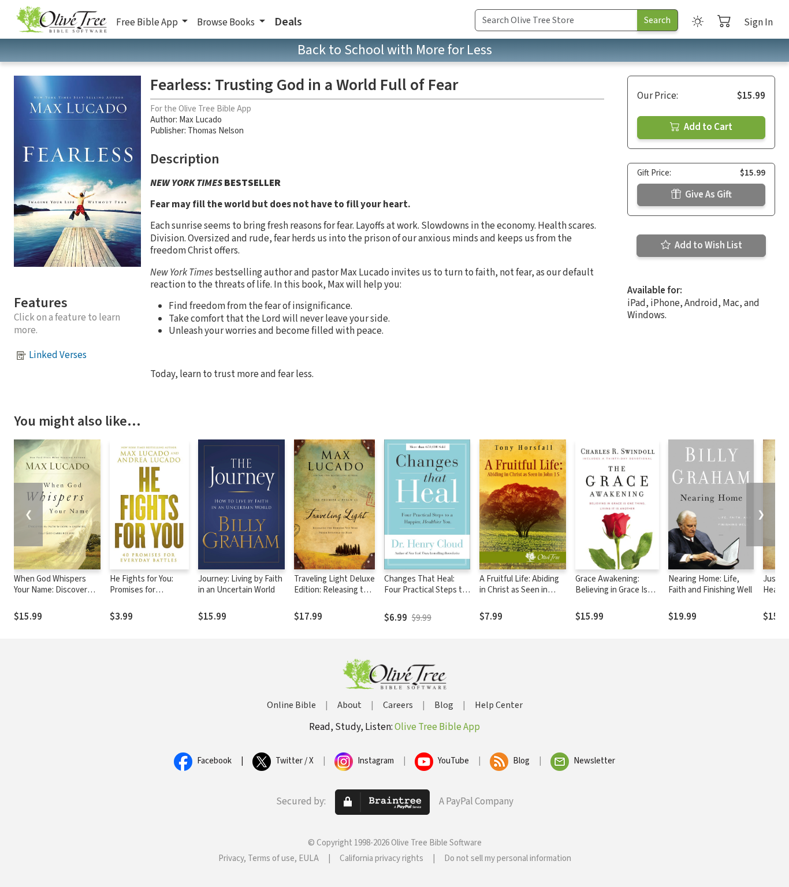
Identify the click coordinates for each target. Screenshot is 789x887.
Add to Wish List (707, 245)
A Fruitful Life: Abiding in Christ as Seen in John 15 (519, 590)
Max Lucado (200, 120)
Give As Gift (707, 195)
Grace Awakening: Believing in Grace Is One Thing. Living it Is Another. (614, 595)
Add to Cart (707, 127)
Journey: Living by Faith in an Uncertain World (240, 584)
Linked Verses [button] (58, 355)
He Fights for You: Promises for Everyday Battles (141, 590)
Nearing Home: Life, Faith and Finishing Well (710, 584)
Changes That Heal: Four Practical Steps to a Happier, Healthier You (427, 590)
